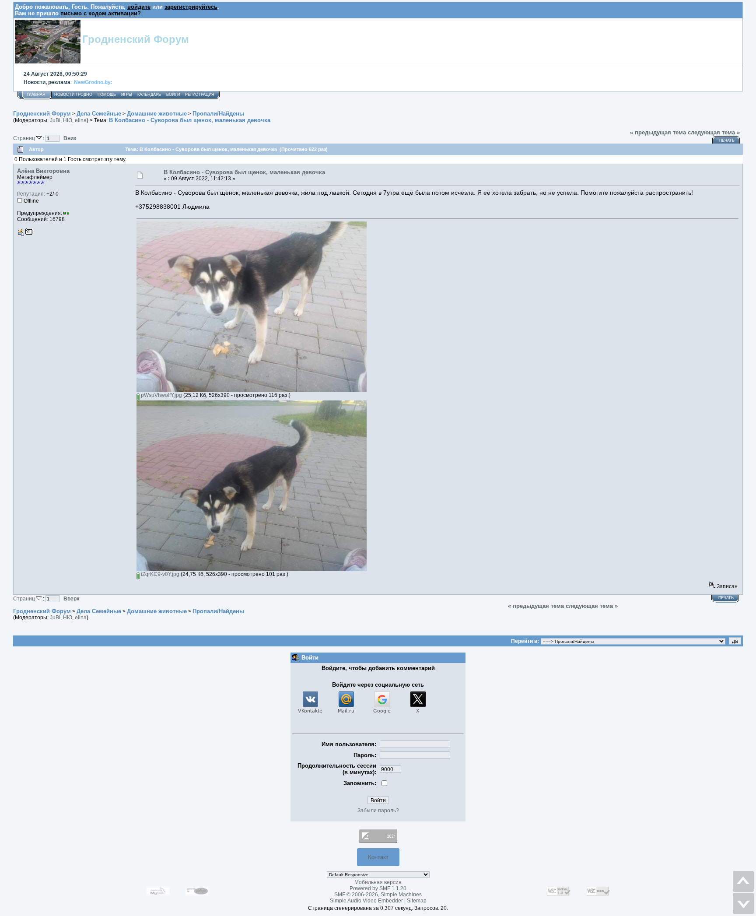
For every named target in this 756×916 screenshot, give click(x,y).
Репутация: (31, 194)
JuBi (55, 120)
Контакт (378, 857)
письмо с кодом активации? (100, 13)
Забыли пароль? (378, 810)
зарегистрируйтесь (190, 7)
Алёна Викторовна (43, 171)
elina (81, 120)
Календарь (149, 94)
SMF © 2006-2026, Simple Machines (378, 894)
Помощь (107, 94)
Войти (173, 94)
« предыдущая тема (658, 132)
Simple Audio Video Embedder (366, 901)
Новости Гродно (73, 94)
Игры (126, 94)
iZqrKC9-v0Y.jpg (159, 574)
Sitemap (417, 901)
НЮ (67, 120)
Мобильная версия (378, 882)
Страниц (24, 138)
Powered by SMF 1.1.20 (378, 888)
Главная (36, 94)
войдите (138, 7)
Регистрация (199, 94)
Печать (727, 140)
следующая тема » (714, 132)
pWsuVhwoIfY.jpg (161, 395)
